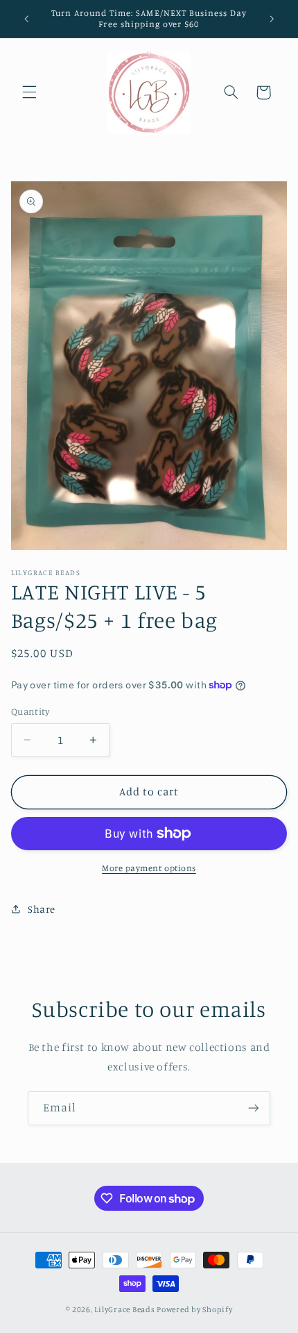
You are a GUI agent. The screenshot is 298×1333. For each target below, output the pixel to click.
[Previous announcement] (26, 18)
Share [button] (41, 909)
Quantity (30, 711)
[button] (29, 92)
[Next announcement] (271, 18)
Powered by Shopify (194, 1309)
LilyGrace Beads (124, 1309)
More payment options (149, 868)
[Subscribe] (254, 1108)
